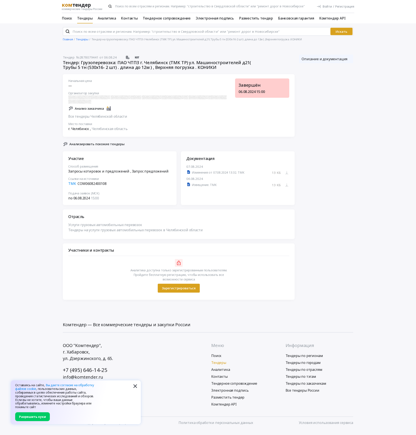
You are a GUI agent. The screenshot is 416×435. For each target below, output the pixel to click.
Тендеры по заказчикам (306, 383)
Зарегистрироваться (179, 288)
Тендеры (85, 18)
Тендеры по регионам (304, 355)
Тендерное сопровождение (167, 18)
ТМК (72, 183)
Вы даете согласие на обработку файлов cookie (54, 387)
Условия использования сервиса (326, 422)
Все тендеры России (302, 390)
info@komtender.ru (83, 377)
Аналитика (107, 18)
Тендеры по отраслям (304, 369)
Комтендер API (332, 18)
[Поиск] (110, 6)
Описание (324, 59)
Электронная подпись (215, 18)
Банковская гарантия (296, 18)
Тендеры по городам (303, 362)
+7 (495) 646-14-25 (85, 369)
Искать (341, 31)
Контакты (129, 18)
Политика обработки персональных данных (216, 422)
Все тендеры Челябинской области (97, 116)
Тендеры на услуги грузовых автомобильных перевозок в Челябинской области (135, 230)
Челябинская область (110, 128)
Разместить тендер (256, 18)
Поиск (67, 18)
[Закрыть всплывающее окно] (135, 386)
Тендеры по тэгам (301, 376)
